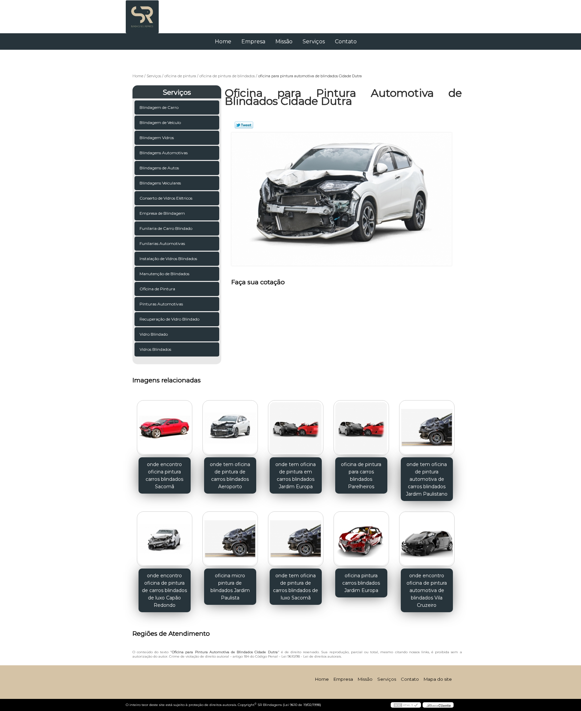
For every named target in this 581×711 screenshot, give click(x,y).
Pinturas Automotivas (161, 303)
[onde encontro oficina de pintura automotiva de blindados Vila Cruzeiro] (427, 539)
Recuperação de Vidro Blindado (169, 319)
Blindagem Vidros (157, 137)
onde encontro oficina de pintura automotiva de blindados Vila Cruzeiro (426, 590)
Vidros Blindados (155, 349)
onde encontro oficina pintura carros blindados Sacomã (164, 475)
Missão (284, 41)
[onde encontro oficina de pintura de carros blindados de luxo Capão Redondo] (164, 539)
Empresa (253, 41)
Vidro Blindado (154, 334)
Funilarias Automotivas (162, 243)
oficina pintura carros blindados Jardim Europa (361, 583)
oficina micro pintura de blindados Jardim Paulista (230, 587)
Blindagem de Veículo (160, 122)
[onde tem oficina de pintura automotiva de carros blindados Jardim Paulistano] (427, 428)
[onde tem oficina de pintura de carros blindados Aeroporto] (230, 428)
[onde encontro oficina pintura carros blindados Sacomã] (164, 428)
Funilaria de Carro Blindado (166, 228)
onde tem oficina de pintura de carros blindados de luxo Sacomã (295, 587)
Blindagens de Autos (159, 167)
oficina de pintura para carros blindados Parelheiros (361, 475)
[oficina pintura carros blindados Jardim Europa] (361, 539)
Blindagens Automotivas (164, 152)
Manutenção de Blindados (164, 273)
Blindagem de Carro (159, 107)
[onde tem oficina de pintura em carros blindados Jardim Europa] (295, 428)
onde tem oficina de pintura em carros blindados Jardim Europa (295, 475)
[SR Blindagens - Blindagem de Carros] (164, 13)
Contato (346, 41)
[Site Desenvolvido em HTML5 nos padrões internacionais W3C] (406, 705)
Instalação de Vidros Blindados (168, 258)
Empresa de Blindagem (162, 213)
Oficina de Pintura (157, 288)
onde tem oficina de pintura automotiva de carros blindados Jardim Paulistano (427, 479)
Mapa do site (438, 679)
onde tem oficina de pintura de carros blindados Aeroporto (230, 475)
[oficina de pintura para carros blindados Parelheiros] (361, 428)
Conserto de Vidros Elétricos (166, 198)
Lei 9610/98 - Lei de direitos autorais (311, 656)
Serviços (314, 41)
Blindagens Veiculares (160, 182)
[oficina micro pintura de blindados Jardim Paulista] (230, 539)
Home (223, 41)
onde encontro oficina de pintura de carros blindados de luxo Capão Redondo (164, 590)
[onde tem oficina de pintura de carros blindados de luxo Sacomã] (295, 539)
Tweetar (244, 125)
